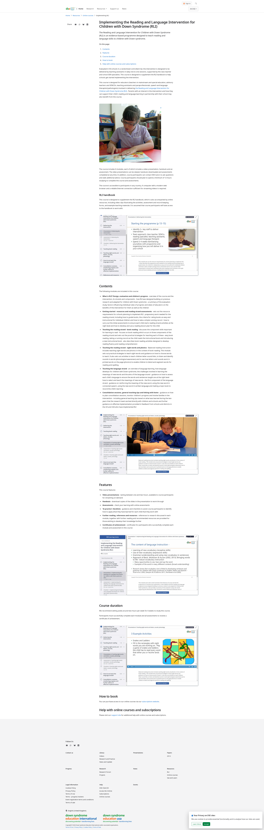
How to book (108, 60)
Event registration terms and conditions (80, 800)
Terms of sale (70, 802)
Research (90, 9)
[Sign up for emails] (67, 745)
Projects (102, 775)
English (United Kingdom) (77, 811)
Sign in (187, 3)
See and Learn (172, 778)
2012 (169, 756)
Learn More (197, 824)
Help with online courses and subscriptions (119, 64)
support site (116, 715)
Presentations (138, 753)
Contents (106, 49)
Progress (69, 769)
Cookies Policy (71, 788)
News (124, 9)
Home (80, 9)
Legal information (72, 785)
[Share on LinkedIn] (87, 24)
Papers (169, 753)
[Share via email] (75, 24)
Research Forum (105, 772)
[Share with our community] (79, 24)
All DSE (192, 9)
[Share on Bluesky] (83, 24)
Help (101, 785)
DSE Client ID (104, 788)
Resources (101, 9)
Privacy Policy (70, 791)
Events (135, 785)
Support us (114, 9)
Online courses (88, 15)
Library (101, 753)
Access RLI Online (105, 791)
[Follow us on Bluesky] (74, 745)
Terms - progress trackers (75, 797)
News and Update (105, 762)
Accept (206, 824)
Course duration (109, 56)
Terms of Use (70, 794)
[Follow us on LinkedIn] (78, 745)
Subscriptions (104, 794)
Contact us (69, 753)
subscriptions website (150, 701)
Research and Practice (107, 759)
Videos (101, 756)
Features (106, 53)
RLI (168, 772)
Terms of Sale (97, 827)
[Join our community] (71, 745)
